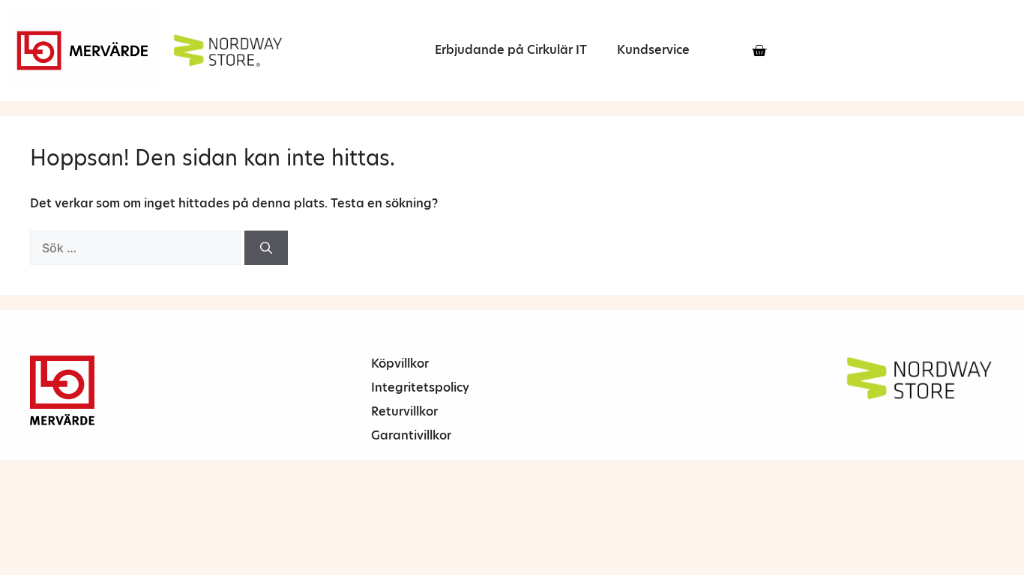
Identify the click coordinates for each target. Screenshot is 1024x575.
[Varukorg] (759, 50)
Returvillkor (404, 411)
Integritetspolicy (420, 387)
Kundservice (653, 49)
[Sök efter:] (137, 248)
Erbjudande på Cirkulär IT (511, 49)
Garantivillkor (411, 435)
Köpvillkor (400, 363)
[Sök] (266, 248)
